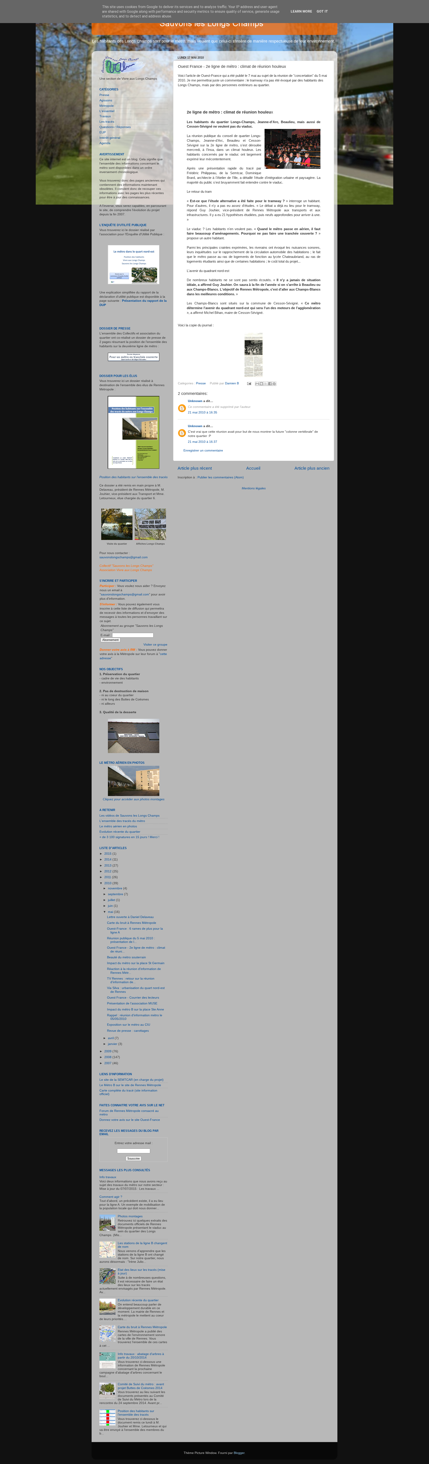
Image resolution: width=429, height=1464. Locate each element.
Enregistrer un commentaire (203, 450)
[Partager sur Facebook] (270, 383)
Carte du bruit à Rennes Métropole (131, 923)
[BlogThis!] (261, 383)
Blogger (239, 1453)
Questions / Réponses (115, 127)
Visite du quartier (117, 543)
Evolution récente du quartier (119, 831)
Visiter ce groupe (155, 644)
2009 (108, 1051)
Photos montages (130, 1216)
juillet (112, 900)
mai (111, 912)
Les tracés (106, 121)
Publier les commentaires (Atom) (221, 477)
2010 (108, 883)
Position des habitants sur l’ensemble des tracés (133, 477)
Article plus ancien (312, 468)
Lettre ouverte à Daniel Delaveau (130, 917)
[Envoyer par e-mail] (257, 383)
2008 (108, 1057)
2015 (108, 853)
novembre (115, 888)
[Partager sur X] (265, 383)
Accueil (253, 468)
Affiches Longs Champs (150, 543)
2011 (108, 877)
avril (111, 1038)
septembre (116, 894)
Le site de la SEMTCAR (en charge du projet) (131, 1079)
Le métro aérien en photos (118, 826)
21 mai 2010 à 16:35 (202, 412)
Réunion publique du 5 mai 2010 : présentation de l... (131, 940)
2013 (108, 865)
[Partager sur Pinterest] (274, 383)
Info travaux (107, 1177)
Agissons (105, 100)
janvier (113, 1044)
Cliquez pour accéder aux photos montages (133, 799)
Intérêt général (109, 137)
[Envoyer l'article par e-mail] (249, 383)
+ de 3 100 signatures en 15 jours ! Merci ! (129, 837)
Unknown (195, 401)
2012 (108, 871)
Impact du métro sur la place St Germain (135, 963)
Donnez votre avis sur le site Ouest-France (129, 1120)
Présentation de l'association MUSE (132, 1003)
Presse (201, 383)
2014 (108, 859)
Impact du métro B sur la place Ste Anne (135, 1009)
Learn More (301, 11)
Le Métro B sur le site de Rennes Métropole (130, 1085)
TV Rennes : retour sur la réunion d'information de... (130, 980)
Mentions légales (254, 488)
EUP (102, 132)
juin (111, 906)
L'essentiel (106, 111)
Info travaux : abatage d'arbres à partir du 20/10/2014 (141, 1355)
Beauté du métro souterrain (126, 957)
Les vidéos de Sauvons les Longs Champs (129, 815)
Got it (322, 11)
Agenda (104, 143)
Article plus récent (195, 468)
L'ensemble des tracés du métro (122, 821)
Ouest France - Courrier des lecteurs (133, 997)
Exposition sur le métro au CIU (128, 1024)
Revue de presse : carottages (128, 1030)
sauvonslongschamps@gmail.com (123, 557)
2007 (108, 1063)
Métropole (106, 105)
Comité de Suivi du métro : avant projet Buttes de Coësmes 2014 (141, 1386)
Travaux (105, 116)
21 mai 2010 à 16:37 (202, 441)
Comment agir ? (110, 1197)
